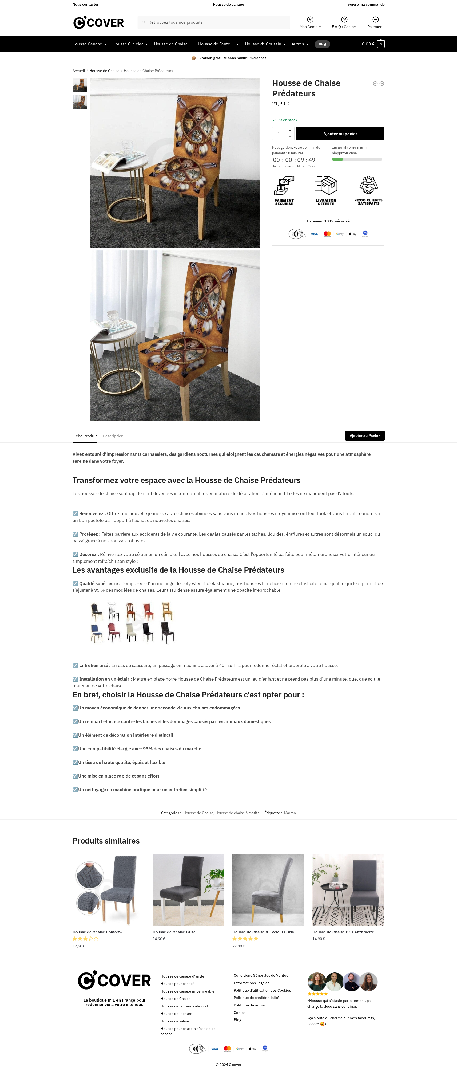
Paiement (376, 26)
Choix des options (108, 956)
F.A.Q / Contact (344, 26)
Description (113, 435)
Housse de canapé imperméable (187, 991)
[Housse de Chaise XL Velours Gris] (268, 890)
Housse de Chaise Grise (174, 932)
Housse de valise (175, 1021)
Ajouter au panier (340, 133)
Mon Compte (310, 26)
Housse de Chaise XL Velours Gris (263, 932)
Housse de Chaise (104, 70)
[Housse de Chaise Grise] (189, 890)
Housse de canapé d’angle (182, 976)
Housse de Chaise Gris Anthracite (343, 932)
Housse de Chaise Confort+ (97, 932)
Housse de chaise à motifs (237, 812)
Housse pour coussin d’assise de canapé (188, 1031)
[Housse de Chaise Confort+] (109, 890)
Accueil (79, 70)
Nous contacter (86, 4)
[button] (86, 938)
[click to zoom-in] (175, 163)
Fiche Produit (85, 435)
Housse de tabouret (177, 1013)
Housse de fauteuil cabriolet (184, 1006)
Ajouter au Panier (365, 435)
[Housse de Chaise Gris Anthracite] (348, 890)
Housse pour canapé (178, 983)
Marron (290, 812)
